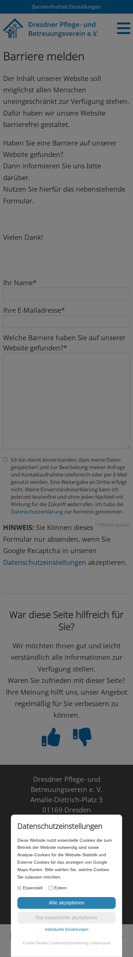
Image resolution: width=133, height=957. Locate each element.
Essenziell (32, 887)
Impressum (101, 943)
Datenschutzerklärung (69, 943)
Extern (60, 887)
